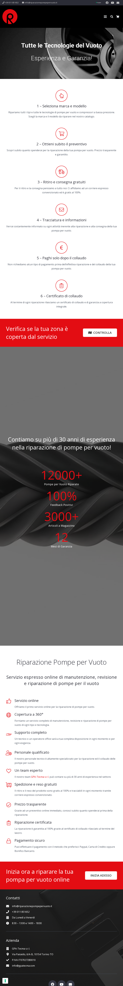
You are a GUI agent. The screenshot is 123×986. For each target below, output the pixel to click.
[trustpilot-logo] (98, 2)
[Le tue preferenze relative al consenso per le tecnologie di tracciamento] (5, 981)
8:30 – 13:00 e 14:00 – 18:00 (27, 923)
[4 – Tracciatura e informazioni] (62, 210)
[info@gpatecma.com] (9, 965)
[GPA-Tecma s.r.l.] (9, 948)
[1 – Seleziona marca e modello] (62, 96)
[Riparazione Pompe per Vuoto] (9, 16)
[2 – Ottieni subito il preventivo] (62, 134)
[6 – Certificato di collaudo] (62, 286)
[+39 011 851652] (9, 911)
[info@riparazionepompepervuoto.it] (9, 906)
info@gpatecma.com (23, 965)
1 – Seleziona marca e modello (61, 105)
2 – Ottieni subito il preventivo (61, 143)
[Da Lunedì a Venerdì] (9, 917)
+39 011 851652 (21, 911)
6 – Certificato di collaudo (61, 295)
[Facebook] (107, 2)
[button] (105, 16)
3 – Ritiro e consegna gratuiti (62, 181)
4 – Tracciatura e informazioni (61, 219)
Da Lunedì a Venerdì (23, 917)
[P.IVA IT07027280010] (9, 959)
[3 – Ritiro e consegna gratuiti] (62, 172)
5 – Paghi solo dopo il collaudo (61, 257)
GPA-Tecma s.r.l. (40, 776)
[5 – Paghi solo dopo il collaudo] (62, 248)
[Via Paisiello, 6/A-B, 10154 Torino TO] (9, 954)
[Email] (118, 2)
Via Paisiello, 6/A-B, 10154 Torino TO (32, 954)
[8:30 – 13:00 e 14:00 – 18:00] (9, 923)
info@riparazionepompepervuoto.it (32, 906)
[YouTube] (112, 2)
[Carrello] (118, 16)
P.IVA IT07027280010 (24, 960)
